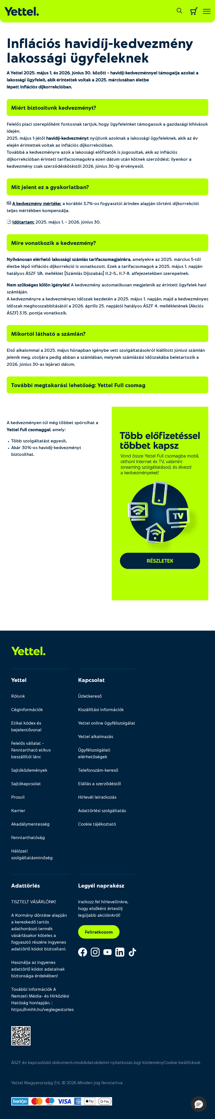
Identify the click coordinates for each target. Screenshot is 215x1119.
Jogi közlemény (147, 1062)
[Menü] (207, 11)
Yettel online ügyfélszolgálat (106, 722)
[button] (199, 1104)
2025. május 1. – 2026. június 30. (56, 221)
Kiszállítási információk (101, 709)
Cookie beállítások (181, 1062)
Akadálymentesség (30, 823)
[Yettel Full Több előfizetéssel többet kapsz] (160, 503)
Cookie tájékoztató (97, 823)
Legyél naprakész (101, 885)
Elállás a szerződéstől (99, 783)
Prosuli (18, 796)
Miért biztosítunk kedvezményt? (53, 107)
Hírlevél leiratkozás (97, 796)
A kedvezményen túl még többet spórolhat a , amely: (52, 426)
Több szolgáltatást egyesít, (39, 440)
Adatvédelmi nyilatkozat (107, 1062)
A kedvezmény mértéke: (36, 203)
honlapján (39, 1002)
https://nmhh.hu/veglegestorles (42, 1009)
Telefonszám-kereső (98, 770)
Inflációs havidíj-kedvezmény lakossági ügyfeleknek (100, 50)
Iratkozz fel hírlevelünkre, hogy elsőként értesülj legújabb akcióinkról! (103, 908)
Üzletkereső (90, 695)
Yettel (19, 679)
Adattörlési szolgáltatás (102, 810)
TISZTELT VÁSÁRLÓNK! (33, 901)
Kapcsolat (91, 679)
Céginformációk (27, 709)
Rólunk (18, 695)
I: (23, 221)
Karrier (18, 810)
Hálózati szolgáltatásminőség (32, 854)
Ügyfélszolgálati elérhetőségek (94, 753)
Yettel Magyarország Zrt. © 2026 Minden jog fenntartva (67, 1082)
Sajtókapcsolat (26, 783)
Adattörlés (25, 885)
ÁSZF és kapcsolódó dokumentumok (47, 1062)
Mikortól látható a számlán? (48, 333)
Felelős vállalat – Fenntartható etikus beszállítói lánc (31, 749)
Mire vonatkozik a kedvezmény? (53, 242)
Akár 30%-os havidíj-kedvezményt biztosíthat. (46, 451)
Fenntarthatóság (28, 837)
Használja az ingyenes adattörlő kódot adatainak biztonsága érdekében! (38, 968)
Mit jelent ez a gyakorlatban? (50, 186)
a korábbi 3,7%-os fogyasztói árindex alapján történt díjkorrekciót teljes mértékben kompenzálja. (103, 207)
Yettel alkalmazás (95, 736)
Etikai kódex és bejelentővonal (26, 726)
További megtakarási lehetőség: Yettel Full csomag (78, 385)
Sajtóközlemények (29, 770)
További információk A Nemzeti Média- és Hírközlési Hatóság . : (40, 999)
